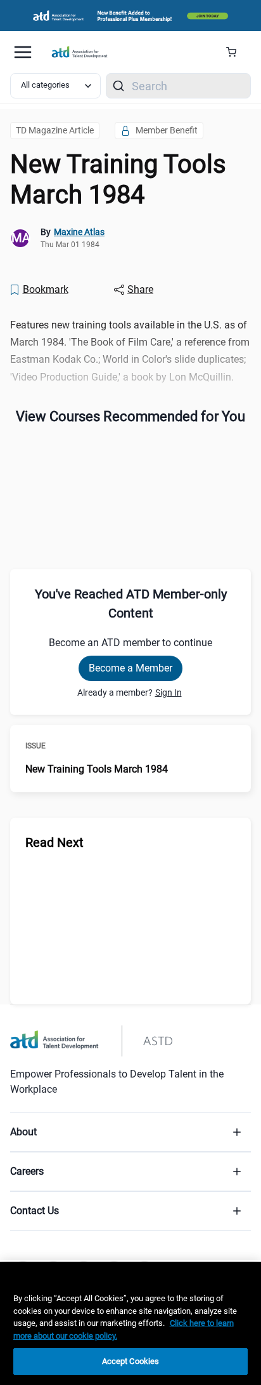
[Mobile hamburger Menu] (22, 52)
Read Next (54, 842)
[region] (130, 1323)
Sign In (168, 692)
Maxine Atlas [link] (79, 232)
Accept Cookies (131, 1361)
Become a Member (130, 668)
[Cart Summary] (236, 52)
